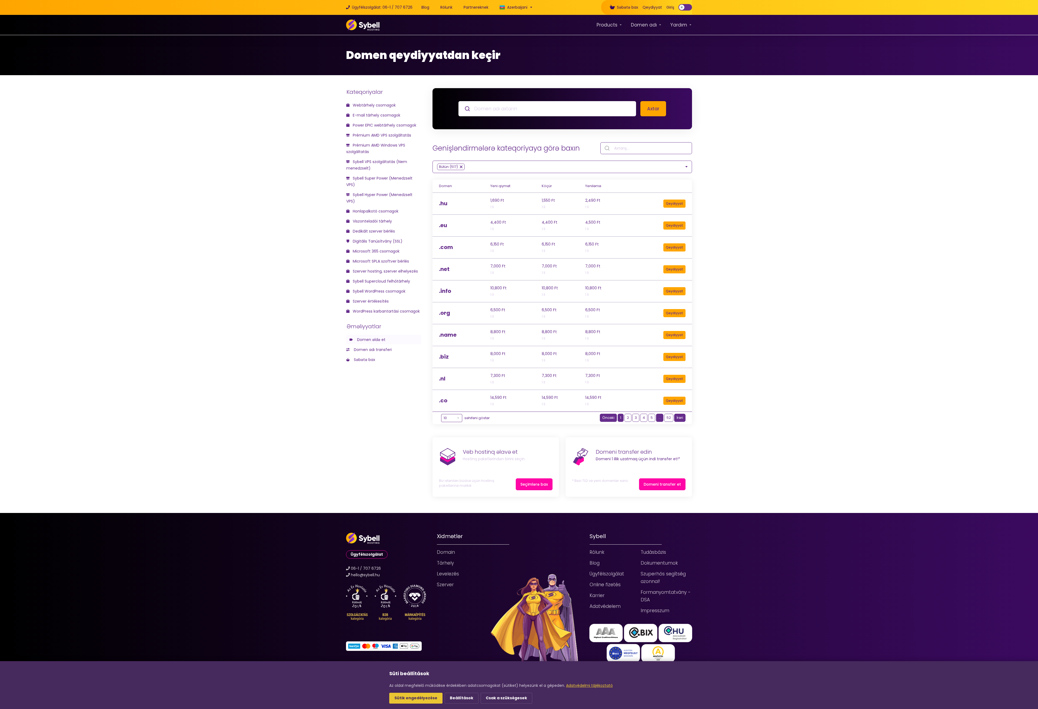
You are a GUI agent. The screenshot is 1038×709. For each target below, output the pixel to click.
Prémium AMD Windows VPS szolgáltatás (375, 148)
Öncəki (608, 417)
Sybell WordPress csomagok (378, 291)
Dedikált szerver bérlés (373, 231)
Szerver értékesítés (370, 301)
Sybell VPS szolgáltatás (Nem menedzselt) (376, 165)
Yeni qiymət (500, 185)
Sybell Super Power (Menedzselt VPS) (379, 181)
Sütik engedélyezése (415, 698)
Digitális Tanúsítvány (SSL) (377, 241)
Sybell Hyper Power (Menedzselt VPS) (379, 198)
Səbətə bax (363, 359)
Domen (445, 185)
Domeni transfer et (662, 484)
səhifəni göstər (477, 417)
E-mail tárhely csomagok (376, 115)
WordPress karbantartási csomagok (386, 311)
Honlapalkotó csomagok (375, 211)
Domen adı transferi (372, 349)
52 (669, 417)
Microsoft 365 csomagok (376, 251)
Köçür (547, 185)
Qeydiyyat (674, 203)
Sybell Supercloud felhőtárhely (381, 281)
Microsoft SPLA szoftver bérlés (380, 261)
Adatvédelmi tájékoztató (589, 685)
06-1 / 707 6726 (366, 568)
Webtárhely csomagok (374, 105)
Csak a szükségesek (506, 698)
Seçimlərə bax (534, 484)
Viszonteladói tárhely (372, 221)
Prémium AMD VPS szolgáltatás (381, 135)
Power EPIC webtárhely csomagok (384, 125)
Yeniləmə (593, 185)
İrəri (680, 417)
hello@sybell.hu (365, 575)
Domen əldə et (370, 339)
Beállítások (461, 698)
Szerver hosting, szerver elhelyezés (385, 271)
